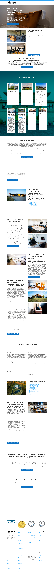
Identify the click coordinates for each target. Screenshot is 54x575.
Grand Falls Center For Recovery (39, 92)
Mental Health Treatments (32, 389)
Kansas (31, 556)
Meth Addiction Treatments (32, 206)
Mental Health (20, 552)
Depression (19, 557)
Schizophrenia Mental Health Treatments (34, 394)
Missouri (43, 94)
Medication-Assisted (20, 543)
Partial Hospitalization (21, 537)
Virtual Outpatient (20, 549)
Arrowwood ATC (31, 113)
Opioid (8, 558)
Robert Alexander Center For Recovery (27, 92)
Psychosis (19, 566)
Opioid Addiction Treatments (33, 205)
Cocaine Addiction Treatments (33, 207)
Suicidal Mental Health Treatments (33, 393)
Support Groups (31, 390)
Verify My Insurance (12, 179)
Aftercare (19, 532)
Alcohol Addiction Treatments (33, 203)
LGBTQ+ (40, 538)
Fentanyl (8, 557)
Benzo (8, 565)
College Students (41, 540)
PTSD (18, 558)
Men (39, 532)
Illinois (35, 555)
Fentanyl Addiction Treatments (33, 204)
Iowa (35, 560)
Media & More (40, 555)
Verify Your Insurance (13, 23)
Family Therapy (20, 546)
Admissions (40, 560)
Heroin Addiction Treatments (33, 208)
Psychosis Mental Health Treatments (34, 392)
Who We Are (41, 552)
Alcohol (8, 555)
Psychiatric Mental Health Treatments (34, 391)
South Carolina (30, 559)
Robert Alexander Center (31, 535)
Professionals (40, 535)
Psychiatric (19, 565)
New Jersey (29, 558)
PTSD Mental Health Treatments (33, 386)
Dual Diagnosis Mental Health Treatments (34, 384)
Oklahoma (33, 559)
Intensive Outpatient (20, 538)
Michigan (32, 557)
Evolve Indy (41, 113)
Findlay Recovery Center (12, 91)
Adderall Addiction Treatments (33, 202)
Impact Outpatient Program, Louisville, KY (11, 115)
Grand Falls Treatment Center (40, 93)
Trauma (19, 571)
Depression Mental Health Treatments (34, 385)
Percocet (8, 568)
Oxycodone (8, 566)
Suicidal (19, 568)
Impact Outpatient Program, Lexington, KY (21, 115)
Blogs (39, 557)
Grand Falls (29, 542)
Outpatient (19, 540)
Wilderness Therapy (20, 548)
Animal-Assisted (20, 545)
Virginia (33, 560)
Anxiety (19, 560)
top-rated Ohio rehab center (13, 103)
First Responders (41, 537)
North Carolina (33, 558)
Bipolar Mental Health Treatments (33, 388)
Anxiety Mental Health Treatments (33, 387)
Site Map (40, 565)
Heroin (8, 563)
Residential (19, 535)
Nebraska (35, 557)
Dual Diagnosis (20, 555)
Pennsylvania (29, 560)
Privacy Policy (40, 563)
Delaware (32, 555)
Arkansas (29, 555)
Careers (40, 558)
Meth (8, 560)
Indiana (29, 556)
